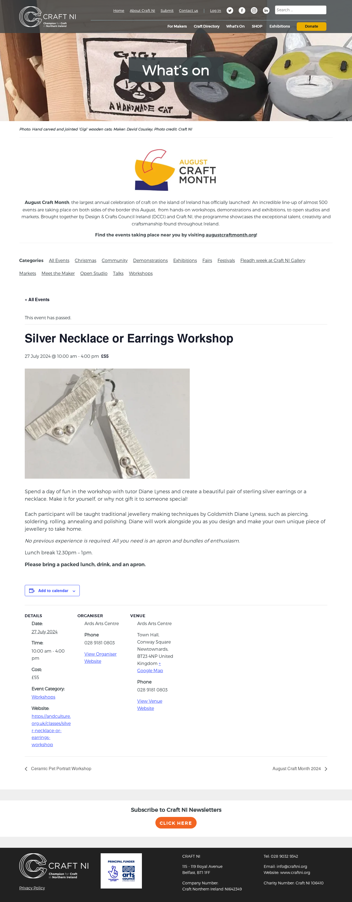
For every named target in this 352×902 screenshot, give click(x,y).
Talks (118, 273)
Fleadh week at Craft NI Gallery (272, 260)
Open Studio (94, 273)
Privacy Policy (32, 887)
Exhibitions (185, 260)
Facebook (242, 11)
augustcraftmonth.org (231, 235)
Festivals (226, 260)
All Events (59, 260)
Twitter (230, 11)
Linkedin (266, 11)
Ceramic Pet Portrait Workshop (60, 768)
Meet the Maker (58, 273)
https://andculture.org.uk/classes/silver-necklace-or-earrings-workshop (51, 730)
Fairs (207, 260)
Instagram (254, 11)
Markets (27, 273)
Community (115, 260)
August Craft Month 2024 (297, 768)
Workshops (141, 273)
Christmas (85, 260)
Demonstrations (150, 260)
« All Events (37, 299)
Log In (215, 10)
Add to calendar (53, 590)
